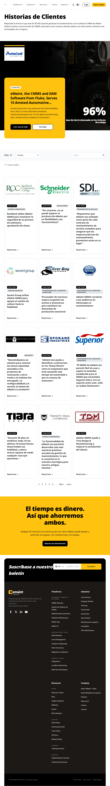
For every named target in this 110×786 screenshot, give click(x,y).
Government (85, 610)
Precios (54, 5)
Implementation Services (60, 758)
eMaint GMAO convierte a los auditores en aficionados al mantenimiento (89, 301)
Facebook (11, 612)
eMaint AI (55, 626)
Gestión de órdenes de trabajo (60, 608)
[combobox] (59, 567)
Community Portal (58, 727)
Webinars (55, 705)
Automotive (85, 614)
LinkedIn (21, 612)
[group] (28, 155)
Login (86, 5)
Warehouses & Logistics (89, 622)
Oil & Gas (84, 606)
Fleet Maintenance (87, 630)
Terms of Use (87, 780)
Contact (84, 709)
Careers (84, 705)
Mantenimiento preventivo (61, 614)
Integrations (56, 661)
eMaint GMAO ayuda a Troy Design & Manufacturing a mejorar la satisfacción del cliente (88, 443)
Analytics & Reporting (59, 644)
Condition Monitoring (59, 665)
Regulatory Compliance (60, 652)
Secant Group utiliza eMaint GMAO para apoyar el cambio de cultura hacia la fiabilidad (18, 301)
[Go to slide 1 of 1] (14, 49)
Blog (53, 697)
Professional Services (59, 762)
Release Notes (57, 739)
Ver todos (43, 127)
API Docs (55, 735)
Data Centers (85, 618)
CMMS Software (57, 603)
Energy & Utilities (87, 601)
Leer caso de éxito (21, 127)
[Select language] (78, 5)
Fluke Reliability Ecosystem (91, 693)
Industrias (30, 5)
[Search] (103, 155)
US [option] (59, 566)
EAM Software (57, 635)
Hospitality (85, 626)
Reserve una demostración (55, 543)
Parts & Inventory (58, 648)
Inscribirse (91, 566)
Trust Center (56, 731)
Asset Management (59, 640)
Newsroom (85, 701)
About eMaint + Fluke (88, 689)
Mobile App (56, 622)
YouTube (26, 612)
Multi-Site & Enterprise (60, 670)
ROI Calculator (57, 713)
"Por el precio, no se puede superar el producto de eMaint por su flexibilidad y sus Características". (54, 216)
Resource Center (57, 693)
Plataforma (17, 5)
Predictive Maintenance (60, 618)
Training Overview (58, 749)
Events (54, 709)
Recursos (43, 5)
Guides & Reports (58, 701)
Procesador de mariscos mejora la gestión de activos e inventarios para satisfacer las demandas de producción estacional (54, 304)
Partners (84, 697)
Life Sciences (86, 597)
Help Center (56, 723)
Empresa (64, 5)
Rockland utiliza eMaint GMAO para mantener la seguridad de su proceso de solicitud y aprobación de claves (20, 219)
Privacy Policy (77, 780)
